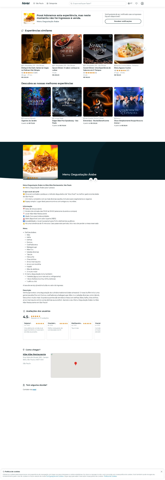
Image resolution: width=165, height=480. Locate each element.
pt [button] (131, 3)
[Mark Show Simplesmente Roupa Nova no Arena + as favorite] (141, 89)
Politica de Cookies (110, 476)
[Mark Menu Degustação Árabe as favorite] (95, 180)
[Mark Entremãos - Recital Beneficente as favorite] (110, 89)
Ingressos (122, 178)
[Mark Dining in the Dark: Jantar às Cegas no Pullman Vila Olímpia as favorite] (48, 36)
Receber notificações (123, 21)
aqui (34, 389)
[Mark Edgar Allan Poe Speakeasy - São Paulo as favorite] (79, 89)
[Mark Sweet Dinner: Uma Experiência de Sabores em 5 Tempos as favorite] (110, 36)
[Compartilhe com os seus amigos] (91, 180)
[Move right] (144, 48)
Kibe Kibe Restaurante (34, 354)
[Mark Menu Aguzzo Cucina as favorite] (141, 36)
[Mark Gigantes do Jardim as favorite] (48, 89)
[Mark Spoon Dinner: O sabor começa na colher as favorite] (79, 36)
